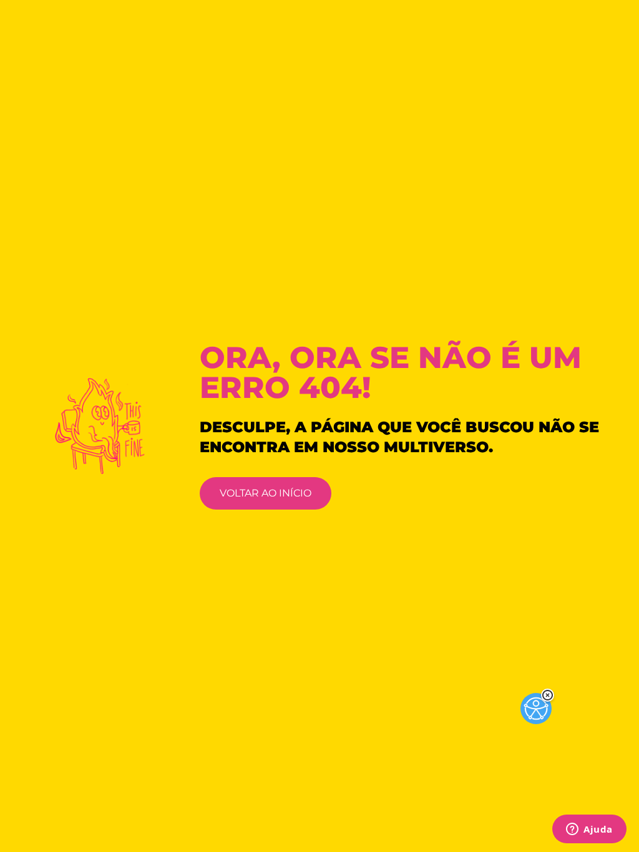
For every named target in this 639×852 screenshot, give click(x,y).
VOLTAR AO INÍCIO (265, 493)
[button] (547, 695)
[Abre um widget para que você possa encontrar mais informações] (589, 830)
